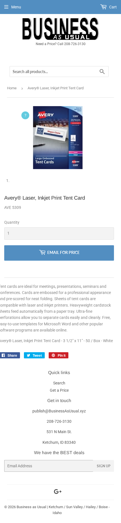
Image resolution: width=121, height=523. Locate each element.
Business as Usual (31, 507)
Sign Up (103, 466)
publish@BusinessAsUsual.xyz (59, 411)
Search (59, 383)
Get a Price (59, 390)
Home (12, 88)
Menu (16, 7)
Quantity (11, 222)
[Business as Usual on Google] (58, 492)
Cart (112, 7)
